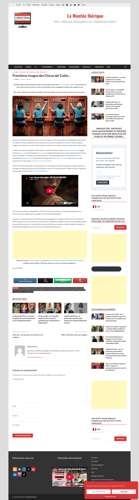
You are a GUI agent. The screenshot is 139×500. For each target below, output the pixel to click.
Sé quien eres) (28, 158)
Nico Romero (71, 290)
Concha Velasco (63, 288)
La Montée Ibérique (30, 497)
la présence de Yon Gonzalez (41, 161)
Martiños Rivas (41, 290)
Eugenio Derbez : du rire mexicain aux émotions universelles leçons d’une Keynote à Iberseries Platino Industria (116, 353)
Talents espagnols (97, 465)
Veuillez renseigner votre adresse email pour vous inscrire (109, 166)
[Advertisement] (69, 49)
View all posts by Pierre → (35, 357)
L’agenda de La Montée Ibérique (102, 480)
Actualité (18, 67)
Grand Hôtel (37, 171)
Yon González (28, 292)
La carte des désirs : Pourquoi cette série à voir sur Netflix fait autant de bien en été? (115, 117)
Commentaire (19, 379)
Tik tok (83, 5)
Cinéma (28, 5)
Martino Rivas (30, 290)
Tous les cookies (99, 492)
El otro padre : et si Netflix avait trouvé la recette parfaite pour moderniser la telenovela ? (49, 319)
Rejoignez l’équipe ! (98, 476)
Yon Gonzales (17, 292)
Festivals (51, 5)
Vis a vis (22, 153)
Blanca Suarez (51, 288)
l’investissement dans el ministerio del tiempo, (65, 260)
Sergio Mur (81, 290)
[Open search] (125, 67)
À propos (94, 457)
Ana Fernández (24, 288)
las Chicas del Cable (67, 84)
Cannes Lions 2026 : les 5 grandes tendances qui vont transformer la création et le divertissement (116, 317)
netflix (63, 290)
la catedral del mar (34, 260)
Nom (15, 406)
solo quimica (42, 153)
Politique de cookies (110, 496)
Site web (16, 425)
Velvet (78, 155)
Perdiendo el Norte (71, 150)
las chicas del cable (76, 288)
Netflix (42, 72)
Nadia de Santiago (54, 290)
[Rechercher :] (108, 227)
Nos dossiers (74, 67)
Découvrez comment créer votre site (106, 269)
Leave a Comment (26, 79)
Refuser (124, 492)
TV (24, 5)
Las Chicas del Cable (33, 72)
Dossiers (58, 5)
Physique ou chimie (60, 158)
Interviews (44, 5)
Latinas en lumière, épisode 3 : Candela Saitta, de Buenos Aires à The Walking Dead (116, 329)
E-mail (16, 416)
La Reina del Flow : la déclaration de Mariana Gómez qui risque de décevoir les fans (75, 319)
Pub (108, 67)
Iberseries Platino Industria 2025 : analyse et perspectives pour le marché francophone (116, 367)
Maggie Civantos (18, 290)
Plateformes (35, 5)
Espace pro (99, 67)
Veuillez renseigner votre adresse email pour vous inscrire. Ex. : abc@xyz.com (108, 177)
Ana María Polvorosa (38, 288)
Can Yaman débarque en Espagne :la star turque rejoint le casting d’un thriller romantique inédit (116, 340)
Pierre (17, 79)
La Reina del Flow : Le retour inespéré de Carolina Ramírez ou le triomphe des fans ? (24, 318)
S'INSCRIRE (102, 182)
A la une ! (18, 5)
